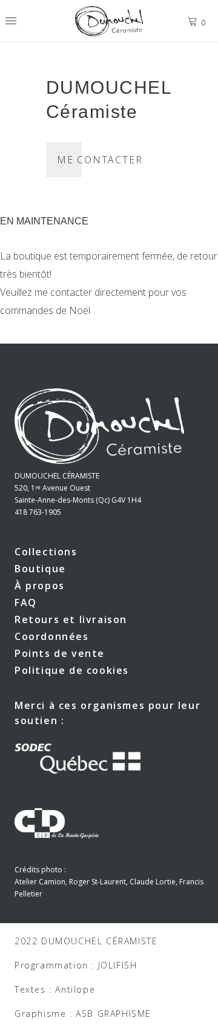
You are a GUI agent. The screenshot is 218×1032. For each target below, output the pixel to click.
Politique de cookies (72, 670)
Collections (46, 551)
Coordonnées (52, 636)
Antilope (75, 989)
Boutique (40, 568)
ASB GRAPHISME (113, 1013)
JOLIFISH (117, 965)
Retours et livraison (71, 619)
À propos (40, 585)
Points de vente (60, 653)
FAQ (26, 602)
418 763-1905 (38, 512)
